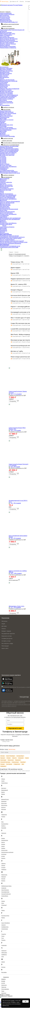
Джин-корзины (4, 39)
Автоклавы (3, 131)
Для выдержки (4, 77)
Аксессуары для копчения (8, 113)
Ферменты (3, 222)
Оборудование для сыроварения (10, 218)
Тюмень (3, 940)
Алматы (3, 979)
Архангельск (4, 783)
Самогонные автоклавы (7, 136)
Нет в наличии (13, 580)
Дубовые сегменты (6, 73)
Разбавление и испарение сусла (10, 246)
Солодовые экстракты (7, 189)
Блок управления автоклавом (9, 149)
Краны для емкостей (6, 186)
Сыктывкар (9, 764)
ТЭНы (13, 33)
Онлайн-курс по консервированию (10, 144)
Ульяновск (4, 945)
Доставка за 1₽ (14, 1)
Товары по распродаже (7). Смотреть (19, 256)
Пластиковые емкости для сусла (10, 173)
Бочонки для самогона (7, 155)
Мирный (3, 876)
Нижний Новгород (5, 762)
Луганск (3, 867)
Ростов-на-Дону (5, 915)
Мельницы (3, 180)
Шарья (3, 961)
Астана (3, 981)
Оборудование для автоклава (9, 146)
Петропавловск (5, 989)
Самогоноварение (6, 13)
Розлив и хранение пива (7, 196)
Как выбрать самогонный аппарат (10, 24)
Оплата (22, 1)
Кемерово (20, 758)
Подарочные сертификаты (8, 96)
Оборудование (4, 178)
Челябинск (4, 954)
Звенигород (4, 1)
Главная (11, 252)
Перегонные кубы (5, 30)
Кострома (3, 854)
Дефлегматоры (4, 41)
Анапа (2, 781)
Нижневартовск (5, 892)
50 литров (3, 163)
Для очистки (4, 76)
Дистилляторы (4, 15)
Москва (2, 756)
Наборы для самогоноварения (9, 88)
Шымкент (3, 993)
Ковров (3, 848)
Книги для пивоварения (7, 197)
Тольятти (3, 934)
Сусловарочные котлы (7, 170)
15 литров (3, 159)
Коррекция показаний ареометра (10, 243)
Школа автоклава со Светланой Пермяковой (13, 142)
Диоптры (3, 40)
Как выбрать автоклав (7, 138)
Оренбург (22, 762)
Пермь (3, 910)
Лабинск (3, 863)
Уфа (23, 764)
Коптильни (3, 100)
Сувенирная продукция (7, 97)
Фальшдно (11, 37)
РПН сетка (3, 36)
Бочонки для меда (5, 165)
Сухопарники (14, 41)
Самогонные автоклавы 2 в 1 (9, 22)
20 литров (3, 160)
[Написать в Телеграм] (1, 249)
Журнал (2, 232)
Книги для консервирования (9, 151)
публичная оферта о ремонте (9, 706)
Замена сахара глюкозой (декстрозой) (12, 241)
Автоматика (3, 37)
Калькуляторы (4, 233)
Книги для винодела (6, 213)
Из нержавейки (5, 105)
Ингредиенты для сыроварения (10, 219)
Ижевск (8, 758)
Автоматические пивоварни (9, 171)
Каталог (17, 252)
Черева (2, 122)
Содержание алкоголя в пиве (9, 247)
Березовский (4, 790)
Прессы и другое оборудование (10, 201)
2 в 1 (1, 104)
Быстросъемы (4, 42)
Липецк (3, 865)
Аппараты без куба (6, 21)
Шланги (11, 42)
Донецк (3, 816)
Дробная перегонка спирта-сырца (10, 238)
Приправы (3, 126)
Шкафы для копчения (6, 112)
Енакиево (3, 827)
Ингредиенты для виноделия (9, 209)
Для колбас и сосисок (6, 120)
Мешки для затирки (6, 185)
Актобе (3, 983)
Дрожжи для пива (5, 190)
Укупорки (3, 183)
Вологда (3, 807)
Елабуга (3, 826)
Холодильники (10, 40)
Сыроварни (3, 217)
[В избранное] (18, 401)
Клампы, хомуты (5, 44)
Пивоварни (3, 169)
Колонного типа (5, 17)
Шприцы (3, 121)
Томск (2, 936)
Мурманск (18, 760)
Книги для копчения (6, 127)
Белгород (3, 788)
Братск (3, 792)
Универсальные (5, 208)
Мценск (3, 880)
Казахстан (6, 977)
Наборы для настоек (6, 71)
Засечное (3, 833)
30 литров (3, 161)
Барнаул (3, 758)
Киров (26, 758)
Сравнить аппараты (7, 26)
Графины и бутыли (6, 90)
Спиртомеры (4, 82)
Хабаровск (3, 766)
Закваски (3, 220)
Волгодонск (4, 805)
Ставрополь (17, 764)
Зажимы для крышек (6, 147)
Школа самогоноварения (8, 28)
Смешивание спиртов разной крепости (12, 237)
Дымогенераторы (5, 111)
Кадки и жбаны (4, 164)
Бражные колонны (6, 32)
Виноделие (3, 200)
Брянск (3, 794)
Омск (2, 903)
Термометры (4, 86)
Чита (2, 956)
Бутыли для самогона (6, 91)
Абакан (3, 779)
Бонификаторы (4, 72)
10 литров (3, 157)
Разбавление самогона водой (9, 236)
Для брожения (4, 74)
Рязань (3, 917)
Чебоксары (4, 952)
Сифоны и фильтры (6, 182)
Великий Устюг (5, 799)
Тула (2, 938)
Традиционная (4, 117)
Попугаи (13, 44)
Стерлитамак (4, 929)
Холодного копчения (6, 103)
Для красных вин (5, 205)
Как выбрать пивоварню (8, 175)
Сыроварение (4, 215)
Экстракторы (14, 39)
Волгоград (4, 803)
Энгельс (3, 967)
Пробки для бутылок (6, 92)
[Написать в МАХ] (1, 250)
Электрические (4, 135)
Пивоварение (4, 168)
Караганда (4, 985)
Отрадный (3, 905)
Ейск (2, 822)
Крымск (3, 858)
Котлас (3, 856)
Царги (10, 35)
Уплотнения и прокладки (8, 46)
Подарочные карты (6, 224)
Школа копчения (6, 109)
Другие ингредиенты (6, 194)
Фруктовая (3, 118)
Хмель (2, 191)
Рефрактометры (5, 85)
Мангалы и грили (5, 114)
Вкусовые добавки (5, 69)
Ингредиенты (4, 67)
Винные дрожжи (5, 204)
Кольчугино (4, 850)
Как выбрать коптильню (8, 107)
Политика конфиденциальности (10, 704)
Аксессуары (3, 87)
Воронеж (3, 809)
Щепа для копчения (6, 116)
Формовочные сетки (6, 125)
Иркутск (14, 758)
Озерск (3, 901)
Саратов (3, 925)
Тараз (2, 991)
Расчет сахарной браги (7, 239)
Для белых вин (4, 206)
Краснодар (3, 760)
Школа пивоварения (7, 177)
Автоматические (5, 19)
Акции (4, 225)
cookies (12, 1000)
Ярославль (4, 972)
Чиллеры (3, 181)
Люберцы (3, 869)
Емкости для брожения (7, 80)
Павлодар (3, 987)
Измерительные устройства (8, 81)
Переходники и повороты (8, 47)
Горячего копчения (6, 101)
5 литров (2, 156)
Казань (3, 838)
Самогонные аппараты (7, 14)
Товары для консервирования (9, 150)
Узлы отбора (4, 35)
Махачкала (10, 760)
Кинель (3, 844)
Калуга (3, 842)
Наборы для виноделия (7, 211)
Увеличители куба (5, 33)
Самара (2, 764)
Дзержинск (4, 814)
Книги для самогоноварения (9, 95)
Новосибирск (4, 896)
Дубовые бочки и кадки (7, 154)
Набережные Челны (6, 886)
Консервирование (5, 130)
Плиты (2, 78)
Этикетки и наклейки (6, 94)
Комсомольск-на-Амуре (7, 852)
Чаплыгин (3, 950)
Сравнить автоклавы (7, 140)
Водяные (3, 134)
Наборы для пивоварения (8, 195)
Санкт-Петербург (10, 756)
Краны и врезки (5, 45)
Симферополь (4, 927)
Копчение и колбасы (6, 99)
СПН (8, 36)
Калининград (4, 840)
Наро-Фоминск (5, 890)
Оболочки (3, 123)
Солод (2, 192)
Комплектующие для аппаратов (12, 30)
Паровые (3, 132)
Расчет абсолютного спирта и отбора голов (13, 242)
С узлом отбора (5, 18)
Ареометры (3, 83)
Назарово (3, 888)
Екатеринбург (20, 756)
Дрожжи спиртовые (6, 68)
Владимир (3, 801)
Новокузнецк (15, 762)
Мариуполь (4, 874)
